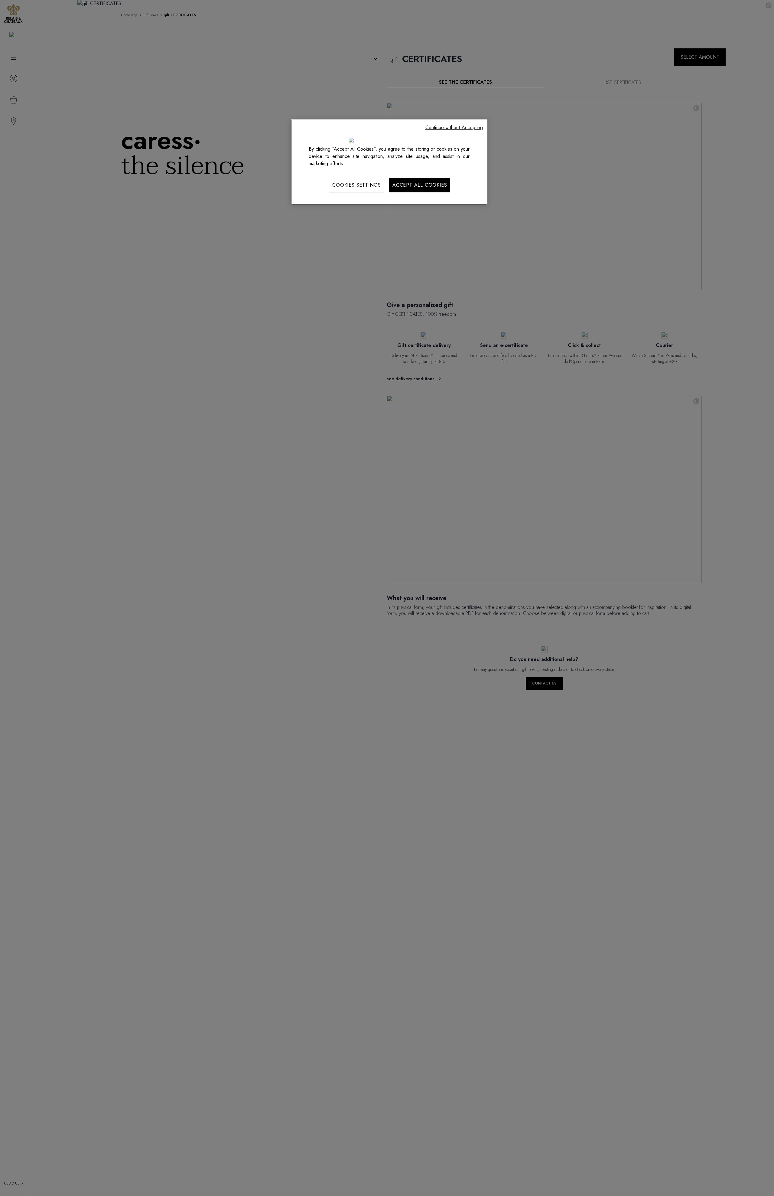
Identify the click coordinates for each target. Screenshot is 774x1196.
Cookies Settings (356, 184)
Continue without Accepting (454, 127)
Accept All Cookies (419, 184)
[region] (389, 162)
